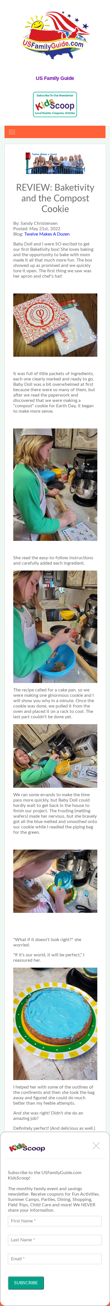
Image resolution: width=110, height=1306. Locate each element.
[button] (96, 1145)
